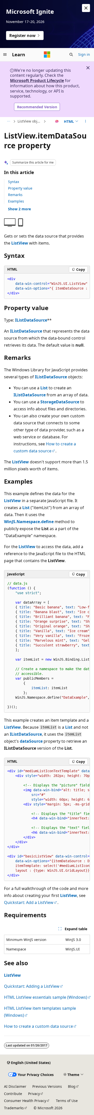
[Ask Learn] (57, 122)
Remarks (15, 194)
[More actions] (85, 122)
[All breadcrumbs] (8, 122)
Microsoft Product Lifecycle (37, 80)
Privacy (34, 1093)
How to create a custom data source (38, 1026)
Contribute (13, 1093)
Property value (20, 188)
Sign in (84, 54)
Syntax (13, 181)
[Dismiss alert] (86, 8)
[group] (47, 286)
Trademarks (14, 1107)
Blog (71, 1086)
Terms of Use (67, 1100)
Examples (16, 201)
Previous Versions (47, 1086)
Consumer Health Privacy (25, 1100)
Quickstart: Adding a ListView (31, 986)
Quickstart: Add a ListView (28, 902)
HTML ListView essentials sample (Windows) (45, 997)
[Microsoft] (47, 54)
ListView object (30, 121)
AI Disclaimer (15, 1086)
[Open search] (71, 54)
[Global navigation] (5, 54)
